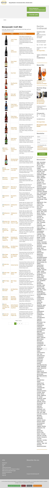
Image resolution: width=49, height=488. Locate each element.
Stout (38, 196)
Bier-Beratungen (40, 103)
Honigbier (42, 176)
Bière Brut (39, 346)
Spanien (38, 381)
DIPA (43, 384)
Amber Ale (39, 435)
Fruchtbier (39, 166)
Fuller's (44, 289)
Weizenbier (43, 177)
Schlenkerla (39, 210)
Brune (41, 207)
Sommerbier (44, 242)
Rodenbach (39, 194)
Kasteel (42, 173)
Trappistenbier (40, 170)
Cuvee (45, 211)
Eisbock (42, 268)
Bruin (44, 220)
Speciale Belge (40, 403)
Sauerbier (39, 328)
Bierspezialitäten (40, 100)
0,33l (46, 443)
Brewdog (44, 426)
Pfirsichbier (39, 386)
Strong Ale (39, 182)
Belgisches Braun (40, 190)
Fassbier (44, 260)
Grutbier (38, 395)
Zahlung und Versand (6, 467)
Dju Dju (44, 235)
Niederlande (39, 187)
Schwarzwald (40, 360)
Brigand (41, 179)
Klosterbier (39, 285)
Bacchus (44, 187)
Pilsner (43, 392)
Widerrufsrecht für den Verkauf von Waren (11, 469)
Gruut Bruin (13, 73)
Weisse (42, 276)
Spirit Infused (40, 322)
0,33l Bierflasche (40, 297)
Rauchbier (45, 210)
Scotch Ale (39, 224)
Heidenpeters (40, 427)
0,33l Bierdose (40, 334)
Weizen (38, 272)
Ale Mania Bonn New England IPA (14, 256)
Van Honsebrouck (41, 423)
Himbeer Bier (39, 302)
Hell (44, 403)
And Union (39, 288)
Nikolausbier (43, 366)
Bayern (44, 305)
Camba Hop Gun (14, 265)
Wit (44, 345)
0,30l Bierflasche (40, 325)
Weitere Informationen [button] (37, 485)
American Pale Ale (41, 352)
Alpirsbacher (39, 424)
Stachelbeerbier (40, 343)
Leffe (42, 205)
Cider (38, 354)
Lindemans (39, 234)
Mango (38, 200)
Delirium (38, 434)
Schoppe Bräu (40, 291)
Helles (43, 288)
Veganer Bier (39, 417)
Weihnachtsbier (40, 252)
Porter (38, 227)
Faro (44, 322)
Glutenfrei (44, 214)
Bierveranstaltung (40, 262)
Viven (44, 225)
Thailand (39, 296)
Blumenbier (39, 415)
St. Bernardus (40, 240)
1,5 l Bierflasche (40, 357)
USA (38, 235)
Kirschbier (39, 282)
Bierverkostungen (41, 101)
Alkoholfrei (39, 320)
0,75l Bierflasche (40, 314)
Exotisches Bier (40, 199)
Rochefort (39, 208)
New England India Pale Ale (42, 376)
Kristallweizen (40, 274)
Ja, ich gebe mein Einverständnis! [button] (14, 485)
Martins (38, 213)
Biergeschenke (40, 99)
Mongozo (43, 163)
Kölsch (38, 239)
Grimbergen (39, 220)
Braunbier (44, 328)
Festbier (40, 397)
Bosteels (39, 437)
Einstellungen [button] (29, 485)
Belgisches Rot (40, 202)
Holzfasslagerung (40, 329)
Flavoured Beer (40, 232)
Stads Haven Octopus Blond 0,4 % (14, 106)
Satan (43, 171)
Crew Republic (40, 255)
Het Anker (43, 434)
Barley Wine (39, 331)
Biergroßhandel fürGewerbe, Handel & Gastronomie (37, 9)
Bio (46, 262)
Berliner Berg (39, 313)
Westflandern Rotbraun (42, 257)
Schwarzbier (39, 216)
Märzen (38, 211)
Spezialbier (39, 260)
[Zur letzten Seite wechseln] (27, 323)
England (44, 194)
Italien (38, 309)
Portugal (43, 237)
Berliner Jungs (40, 441)
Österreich (44, 249)
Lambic (38, 173)
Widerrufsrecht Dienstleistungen (9, 470)
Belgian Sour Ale (40, 371)
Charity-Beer (39, 404)
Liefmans (39, 197)
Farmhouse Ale (40, 342)
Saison (42, 248)
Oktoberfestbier (40, 277)
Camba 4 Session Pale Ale (14, 230)
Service (3, 464)
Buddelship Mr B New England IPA (14, 239)
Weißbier (39, 263)
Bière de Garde (40, 374)
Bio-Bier (42, 393)
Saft (44, 409)
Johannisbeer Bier (41, 387)
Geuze (38, 410)
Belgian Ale (43, 395)
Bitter (41, 289)
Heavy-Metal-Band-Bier (42, 365)
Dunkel (44, 398)
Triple (43, 443)
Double (38, 368)
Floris (45, 202)
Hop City (39, 432)
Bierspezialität (40, 283)
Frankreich (43, 239)
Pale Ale (42, 213)
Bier (44, 427)
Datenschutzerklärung (42, 149)
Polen (38, 412)
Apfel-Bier (39, 401)
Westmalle (39, 171)
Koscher (43, 420)
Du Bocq (39, 429)
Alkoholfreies (40, 418)
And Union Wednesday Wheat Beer (13, 298)
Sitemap (4, 473)
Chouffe (39, 205)
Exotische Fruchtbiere (41, 390)
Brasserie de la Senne (41, 446)
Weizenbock (39, 246)
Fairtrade (39, 214)
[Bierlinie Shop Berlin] (42, 95)
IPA (42, 217)
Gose (38, 280)
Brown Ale (39, 217)
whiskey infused (40, 383)
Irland (42, 211)
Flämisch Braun (40, 265)
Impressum (4, 462)
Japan (38, 400)
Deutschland (42, 162)
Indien (43, 285)
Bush (42, 432)
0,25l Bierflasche (40, 299)
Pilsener (38, 276)
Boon (38, 193)
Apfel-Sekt (39, 384)
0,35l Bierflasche (40, 311)
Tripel (38, 179)
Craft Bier (44, 435)
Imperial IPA (39, 225)
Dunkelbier (39, 269)
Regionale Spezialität (41, 188)
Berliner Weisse (40, 339)
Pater (38, 222)
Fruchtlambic (39, 323)
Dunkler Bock (39, 407)
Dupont (38, 268)
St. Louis (41, 165)
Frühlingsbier (39, 326)
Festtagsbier (39, 361)
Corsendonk (42, 222)
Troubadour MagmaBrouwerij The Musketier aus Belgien (42, 82)
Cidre (41, 354)
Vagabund (39, 426)
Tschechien (39, 191)
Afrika (45, 199)
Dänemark (45, 191)
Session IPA (39, 305)
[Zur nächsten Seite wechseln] (24, 323)
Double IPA (43, 337)
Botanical (39, 421)
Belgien (38, 163)
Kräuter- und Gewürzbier (39, 349)
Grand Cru (39, 420)
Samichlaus (39, 440)
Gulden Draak (39, 203)
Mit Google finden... (41, 50)
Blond (38, 207)
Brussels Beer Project (41, 294)
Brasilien (39, 237)
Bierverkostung (40, 266)
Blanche (38, 180)
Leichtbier (39, 392)
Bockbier (39, 242)
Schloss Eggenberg (41, 292)
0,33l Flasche (39, 409)
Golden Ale (39, 316)
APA (41, 412)
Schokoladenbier (40, 231)
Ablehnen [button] (23, 485)
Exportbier (44, 269)
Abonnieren (42, 154)
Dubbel (45, 170)
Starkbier (39, 168)
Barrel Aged (39, 340)
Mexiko (38, 337)
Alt (37, 397)
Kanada (38, 248)
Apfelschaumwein (41, 355)
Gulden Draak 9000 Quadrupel (41, 229)
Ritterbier (42, 400)
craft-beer (39, 300)
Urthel (41, 227)
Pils (37, 165)
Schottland (44, 243)
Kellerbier (45, 279)
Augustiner (39, 319)
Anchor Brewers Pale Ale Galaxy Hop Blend (14, 306)
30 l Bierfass (39, 398)
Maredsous (39, 183)
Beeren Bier (39, 389)
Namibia (38, 366)
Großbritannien (44, 372)
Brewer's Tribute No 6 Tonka (14, 150)
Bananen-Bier (40, 430)
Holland (38, 351)
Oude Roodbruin (40, 308)
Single (44, 412)
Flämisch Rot (43, 368)
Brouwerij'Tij (44, 437)
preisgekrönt (42, 280)
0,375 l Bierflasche (41, 317)
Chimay (42, 180)
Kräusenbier (39, 279)
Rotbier (43, 421)
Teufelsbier (39, 185)
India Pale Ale (40, 219)
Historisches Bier (40, 286)
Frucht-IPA (39, 414)
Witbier (38, 177)
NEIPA (38, 378)
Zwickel (42, 271)
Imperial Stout (40, 358)
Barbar (38, 176)
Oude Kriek (39, 369)
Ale (43, 182)
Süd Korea (39, 243)
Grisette (43, 401)
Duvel (43, 166)
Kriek (43, 234)
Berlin (38, 162)
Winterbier (39, 303)
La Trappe (44, 197)
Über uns (4, 475)
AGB (3, 465)
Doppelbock (39, 259)
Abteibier (44, 174)
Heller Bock (39, 406)
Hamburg (39, 363)
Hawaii (38, 372)
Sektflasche (39, 245)
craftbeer (39, 443)
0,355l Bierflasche (40, 306)
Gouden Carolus (43, 193)
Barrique (44, 259)
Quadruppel (39, 174)
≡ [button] (46, 2)
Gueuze (44, 183)
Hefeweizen (43, 272)
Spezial (38, 393)
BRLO (38, 289)
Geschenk (39, 249)
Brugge (41, 196)
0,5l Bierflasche (40, 336)
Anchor (44, 246)
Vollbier (38, 271)
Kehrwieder (39, 444)
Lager (41, 235)
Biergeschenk (40, 254)
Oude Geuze (43, 410)
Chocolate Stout (40, 380)
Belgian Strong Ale (41, 333)
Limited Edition (40, 345)
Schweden (39, 251)
